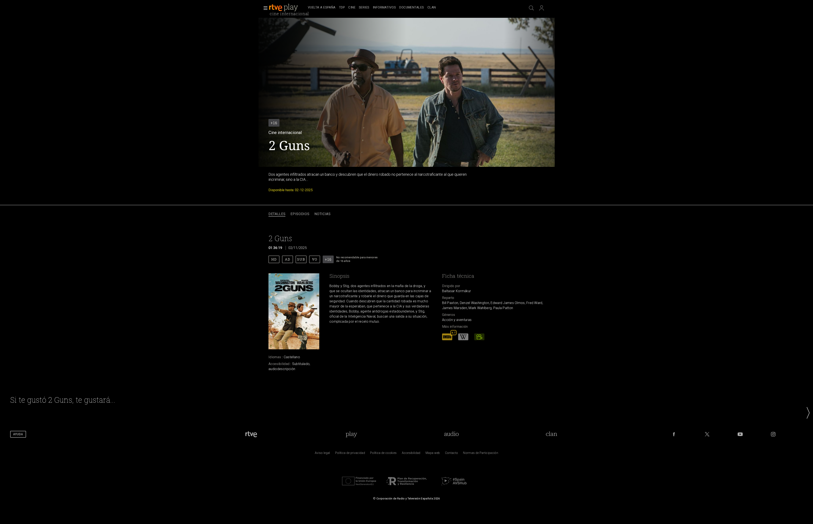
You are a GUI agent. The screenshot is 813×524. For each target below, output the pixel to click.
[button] (264, 8)
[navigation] (411, 7)
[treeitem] (322, 7)
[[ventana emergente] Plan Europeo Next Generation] (359, 486)
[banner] (287, 7)
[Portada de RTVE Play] (284, 7)
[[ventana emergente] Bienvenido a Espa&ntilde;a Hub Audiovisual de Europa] (454, 486)
